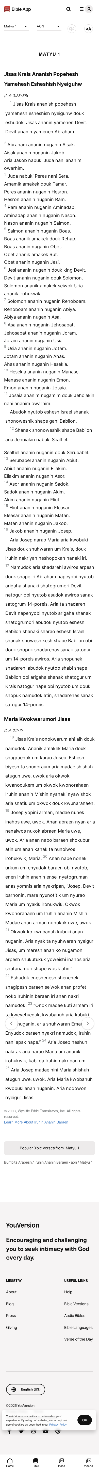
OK (84, 1420)
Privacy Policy (58, 1424)
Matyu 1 (10, 26)
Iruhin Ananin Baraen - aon (56, 1162)
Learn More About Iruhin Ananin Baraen (36, 1122)
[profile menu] (85, 9)
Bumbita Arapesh (18, 1162)
